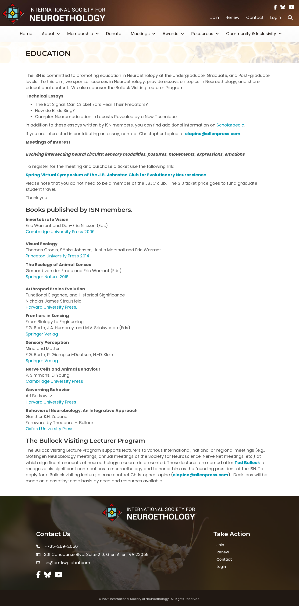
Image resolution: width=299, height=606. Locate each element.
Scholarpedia (230, 125)
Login (275, 17)
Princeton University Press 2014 (57, 256)
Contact (254, 17)
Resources (202, 33)
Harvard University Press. (51, 307)
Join (214, 17)
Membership (80, 33)
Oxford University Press (50, 429)
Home (26, 33)
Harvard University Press (51, 402)
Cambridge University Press (54, 381)
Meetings (140, 33)
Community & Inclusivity (251, 33)
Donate (113, 33)
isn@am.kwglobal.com (66, 563)
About (48, 33)
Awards (170, 33)
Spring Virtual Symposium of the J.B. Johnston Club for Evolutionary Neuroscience (116, 175)
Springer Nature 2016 (47, 277)
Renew (232, 17)
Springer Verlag (42, 334)
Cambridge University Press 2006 (60, 231)
